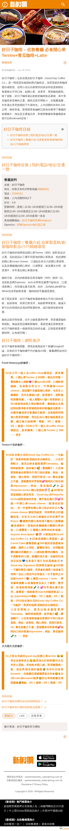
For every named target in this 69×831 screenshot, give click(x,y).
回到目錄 (7, 157)
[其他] (65, 64)
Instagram (45, 220)
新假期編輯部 (8, 70)
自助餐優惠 (32, 823)
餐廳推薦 (7, 62)
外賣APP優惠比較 (52, 810)
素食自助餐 (48, 823)
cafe (22, 715)
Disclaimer (26, 784)
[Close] (64, 828)
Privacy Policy (41, 784)
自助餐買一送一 (13, 823)
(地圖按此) (43, 189)
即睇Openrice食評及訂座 (31, 224)
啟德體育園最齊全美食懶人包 (20, 806)
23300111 (17, 193)
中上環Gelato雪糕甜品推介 (24, 810)
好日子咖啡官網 (31, 220)
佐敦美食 (36, 715)
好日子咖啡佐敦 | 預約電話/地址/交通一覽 (33, 135)
